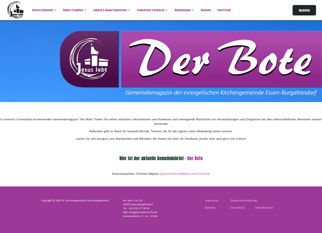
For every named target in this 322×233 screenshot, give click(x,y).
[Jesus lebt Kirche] (16, 10)
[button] (44, 10)
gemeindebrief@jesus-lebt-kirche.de (186, 174)
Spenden (304, 10)
